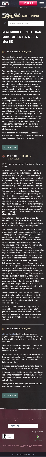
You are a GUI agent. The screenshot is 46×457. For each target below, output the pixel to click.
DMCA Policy (29, 419)
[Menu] (42, 4)
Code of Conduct (22, 419)
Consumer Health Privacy (37, 419)
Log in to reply (10, 147)
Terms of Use (16, 419)
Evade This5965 (12, 156)
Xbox (38, 438)
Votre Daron (12, 52)
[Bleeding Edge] (5, 4)
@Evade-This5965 (9, 334)
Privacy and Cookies (8, 419)
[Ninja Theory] (38, 432)
